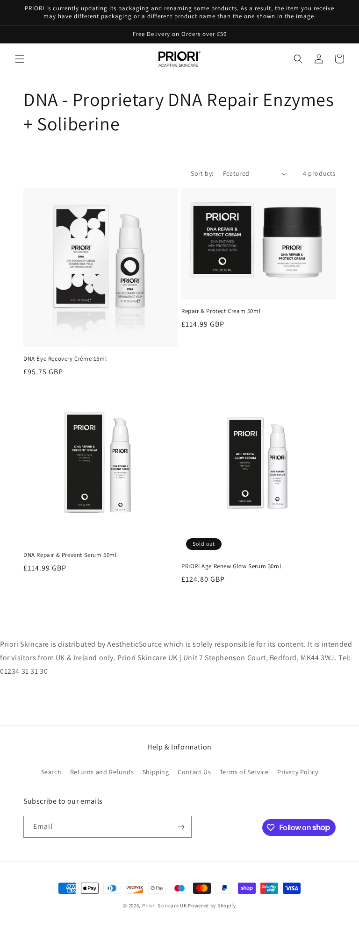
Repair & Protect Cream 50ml (220, 311)
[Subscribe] (181, 827)
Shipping (156, 772)
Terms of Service (244, 772)
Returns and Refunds (102, 772)
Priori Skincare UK (164, 905)
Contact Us (194, 772)
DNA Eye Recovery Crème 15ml (65, 359)
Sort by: (202, 173)
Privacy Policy (297, 772)
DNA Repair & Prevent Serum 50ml (70, 555)
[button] (19, 59)
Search (51, 772)
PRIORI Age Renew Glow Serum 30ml (231, 566)
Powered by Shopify (212, 905)
